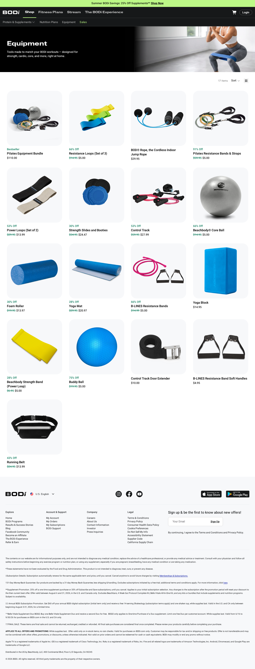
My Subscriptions (55, 525)
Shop (29, 12)
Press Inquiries (95, 532)
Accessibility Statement (140, 535)
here (225, 582)
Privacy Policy (135, 521)
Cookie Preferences (138, 528)
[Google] (237, 494)
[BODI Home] (11, 12)
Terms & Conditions (138, 518)
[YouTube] (139, 494)
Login (245, 12)
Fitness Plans (50, 12)
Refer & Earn (12, 542)
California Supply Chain (140, 542)
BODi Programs (14, 521)
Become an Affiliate (16, 535)
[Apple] (211, 494)
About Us (92, 521)
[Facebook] (129, 494)
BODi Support (53, 528)
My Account (52, 518)
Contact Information (98, 525)
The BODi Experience (104, 12)
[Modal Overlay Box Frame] (196, 524)
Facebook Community (17, 532)
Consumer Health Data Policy (143, 525)
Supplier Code (135, 539)
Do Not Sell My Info (138, 532)
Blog (8, 528)
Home (9, 518)
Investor (91, 528)
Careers (91, 518)
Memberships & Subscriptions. (174, 575)
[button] (235, 81)
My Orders (51, 521)
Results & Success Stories (19, 525)
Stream (74, 12)
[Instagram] (119, 494)
